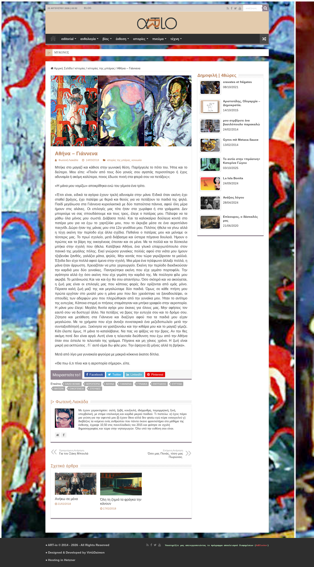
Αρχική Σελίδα (53, 38)
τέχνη (174, 39)
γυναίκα (142, 384)
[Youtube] (240, 8)
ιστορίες (139, 39)
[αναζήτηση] (265, 8)
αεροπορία (93, 384)
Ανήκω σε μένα (66, 499)
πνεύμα (158, 39)
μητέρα (59, 388)
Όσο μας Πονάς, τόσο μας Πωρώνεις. (165, 454)
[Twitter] (235, 8)
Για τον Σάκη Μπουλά (73, 452)
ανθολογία (88, 39)
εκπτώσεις (159, 384)
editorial (67, 39)
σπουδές (95, 388)
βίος (106, 39)
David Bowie (72, 384)
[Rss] (227, 8)
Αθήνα (110, 384)
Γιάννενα (126, 384)
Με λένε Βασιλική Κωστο (70, 52)
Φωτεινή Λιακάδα (68, 160)
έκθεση (121, 39)
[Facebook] (231, 8)
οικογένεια (77, 388)
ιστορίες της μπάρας (101, 68)
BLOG (87, 8)
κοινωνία (137, 160)
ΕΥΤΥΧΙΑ (177, 384)
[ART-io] (157, 22)
